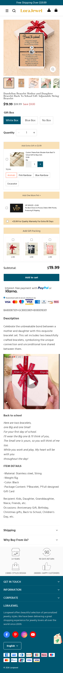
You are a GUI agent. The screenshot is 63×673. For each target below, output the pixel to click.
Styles (8, 169)
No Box (46, 120)
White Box (12, 120)
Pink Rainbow (25, 175)
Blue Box (30, 120)
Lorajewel (14, 667)
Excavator (12, 183)
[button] (7, 10)
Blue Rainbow (41, 175)
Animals (11, 175)
